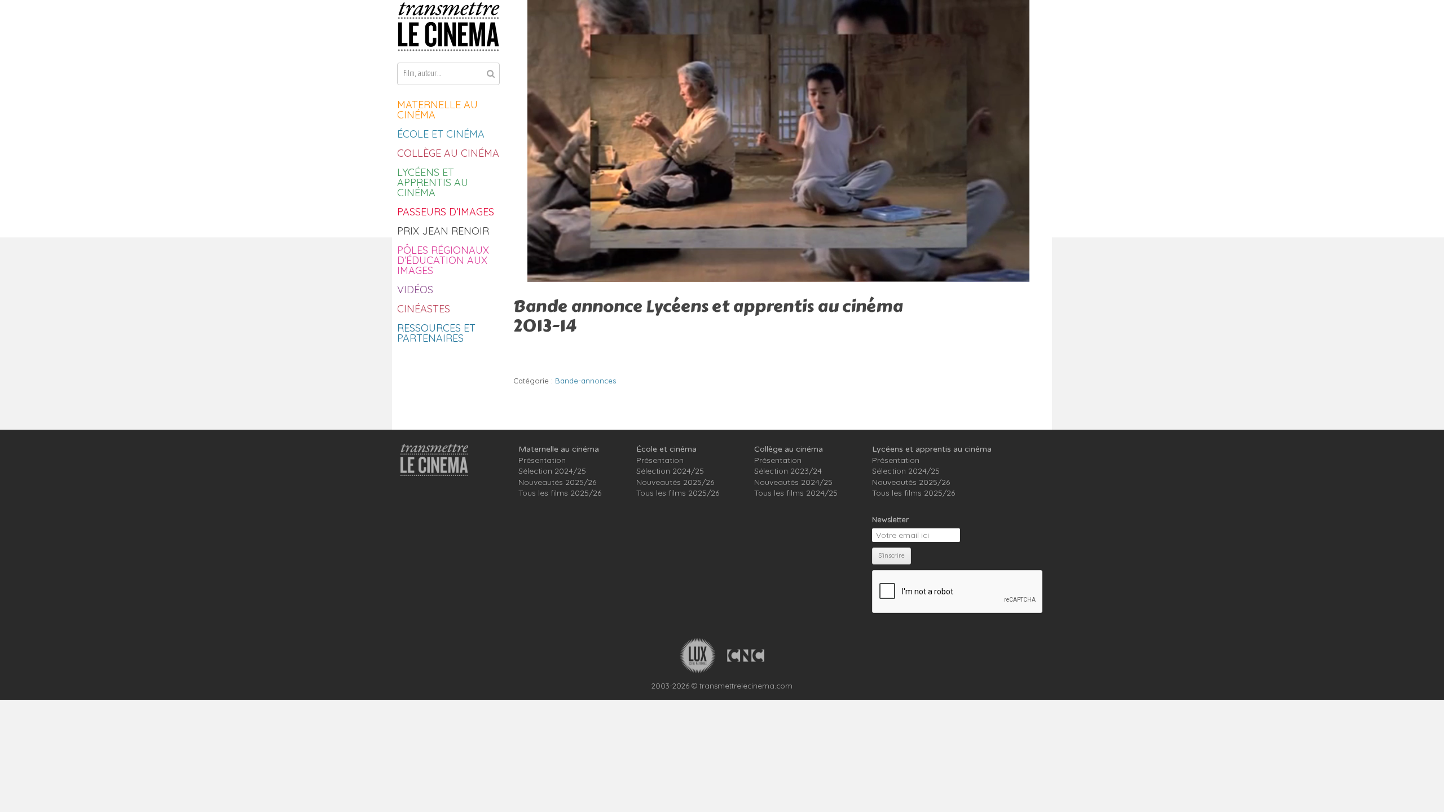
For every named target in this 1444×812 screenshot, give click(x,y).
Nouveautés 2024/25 (793, 482)
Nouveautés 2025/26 (557, 482)
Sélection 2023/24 (788, 471)
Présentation (542, 460)
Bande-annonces (585, 380)
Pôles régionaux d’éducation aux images (443, 260)
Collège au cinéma (448, 153)
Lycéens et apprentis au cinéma (432, 182)
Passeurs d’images (445, 211)
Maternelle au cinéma (437, 109)
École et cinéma (441, 133)
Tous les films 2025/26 (559, 493)
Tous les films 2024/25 (796, 493)
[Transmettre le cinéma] (448, 26)
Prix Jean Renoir (443, 230)
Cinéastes (423, 308)
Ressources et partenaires (436, 333)
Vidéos (415, 289)
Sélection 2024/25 (552, 471)
